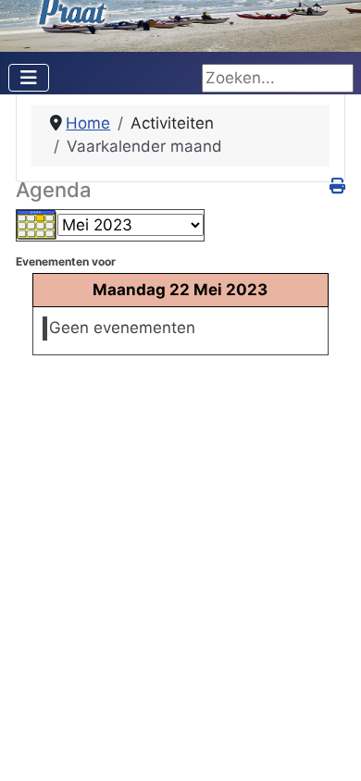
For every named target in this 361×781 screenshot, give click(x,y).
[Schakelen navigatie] (28, 78)
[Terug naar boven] (327, 746)
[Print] (337, 186)
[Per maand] (37, 225)
